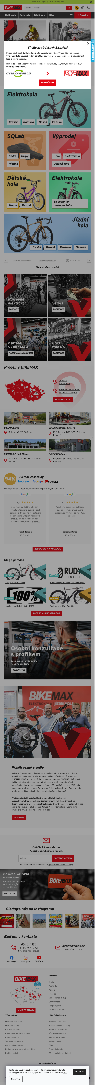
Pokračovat (47, 83)
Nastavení (15, 1079)
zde (65, 1073)
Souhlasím (79, 1071)
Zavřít (88, 43)
